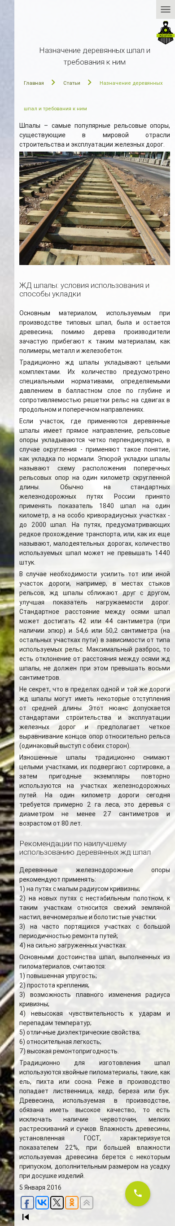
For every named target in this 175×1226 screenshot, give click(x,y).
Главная (34, 83)
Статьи (71, 83)
